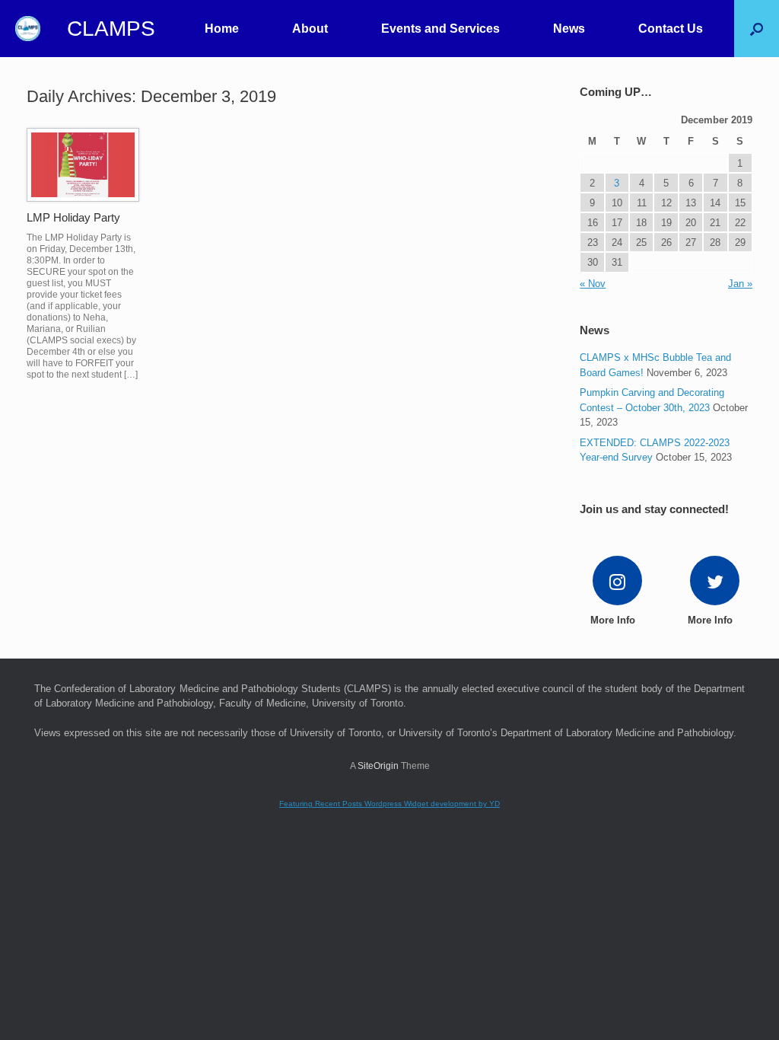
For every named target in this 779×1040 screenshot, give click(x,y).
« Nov (593, 283)
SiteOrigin (378, 765)
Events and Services (440, 28)
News (569, 28)
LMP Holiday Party (73, 217)
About (310, 28)
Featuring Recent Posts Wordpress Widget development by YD (389, 803)
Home (222, 28)
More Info (614, 620)
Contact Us (670, 28)
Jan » (740, 283)
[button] (756, 28)
